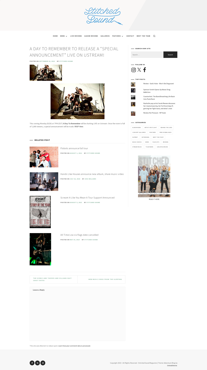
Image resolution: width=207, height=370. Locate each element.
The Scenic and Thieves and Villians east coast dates (52, 279)
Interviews (145, 137)
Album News (136, 127)
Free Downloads (165, 132)
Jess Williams (90, 179)
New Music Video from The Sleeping (105, 279)
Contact (130, 36)
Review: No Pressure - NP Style (154, 113)
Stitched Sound (66, 61)
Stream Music (137, 147)
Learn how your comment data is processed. (74, 346)
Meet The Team (143, 36)
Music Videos (137, 142)
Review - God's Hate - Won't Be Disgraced (158, 83)
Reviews (165, 142)
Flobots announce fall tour (74, 148)
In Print (135, 137)
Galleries (105, 36)
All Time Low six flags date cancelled (79, 234)
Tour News (149, 147)
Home (55, 36)
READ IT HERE (154, 199)
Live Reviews (76, 36)
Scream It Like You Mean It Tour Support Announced (87, 197)
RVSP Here (78, 126)
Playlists (156, 142)
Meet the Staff (158, 137)
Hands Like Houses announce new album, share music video (92, 174)
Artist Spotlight (151, 127)
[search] (153, 36)
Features (116, 36)
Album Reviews (91, 36)
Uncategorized (162, 147)
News (62, 36)
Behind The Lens (166, 127)
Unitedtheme (172, 365)
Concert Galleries (139, 132)
